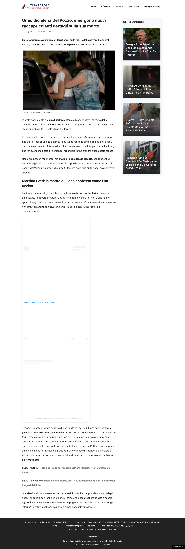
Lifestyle (105, 6)
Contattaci (111, 529)
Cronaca (119, 6)
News (93, 6)
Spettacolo (133, 6)
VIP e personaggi (152, 6)
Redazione (79, 544)
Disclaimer (105, 544)
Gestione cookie (178, 547)
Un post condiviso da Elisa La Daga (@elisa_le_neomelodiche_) (56, 418)
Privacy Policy (92, 544)
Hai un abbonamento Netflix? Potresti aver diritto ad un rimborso (139, 89)
